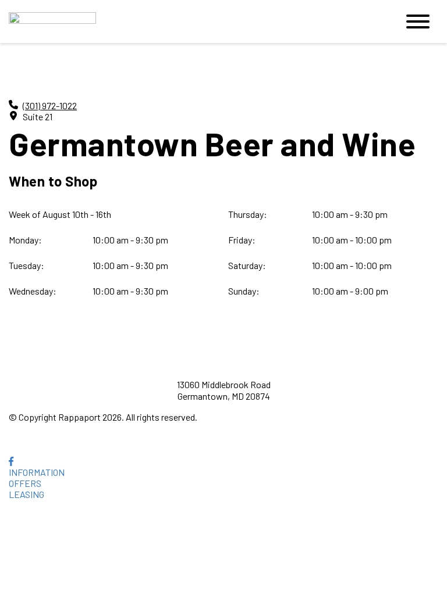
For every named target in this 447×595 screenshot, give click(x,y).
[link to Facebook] (11, 461)
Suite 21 (37, 116)
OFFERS (25, 483)
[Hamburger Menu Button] (418, 21)
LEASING (26, 494)
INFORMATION (37, 472)
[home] (194, 21)
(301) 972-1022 (50, 105)
